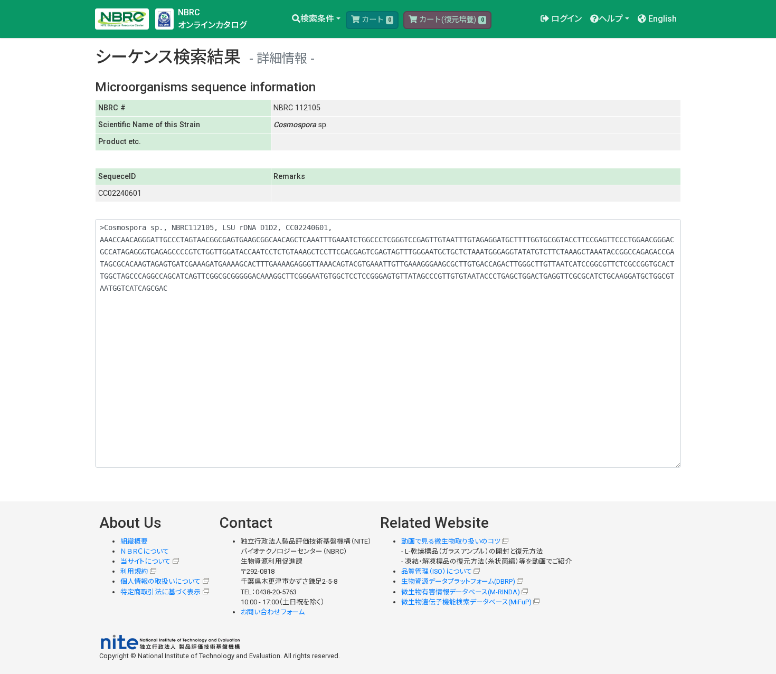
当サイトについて (145, 561)
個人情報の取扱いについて (160, 581)
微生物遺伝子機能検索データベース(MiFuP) (466, 602)
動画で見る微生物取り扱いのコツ (450, 541)
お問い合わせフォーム (273, 612)
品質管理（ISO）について (436, 571)
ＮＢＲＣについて (144, 551)
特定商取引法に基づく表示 (160, 592)
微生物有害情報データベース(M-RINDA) (460, 592)
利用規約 (134, 571)
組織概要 (134, 541)
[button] (316, 19)
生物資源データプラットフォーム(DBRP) (458, 581)
